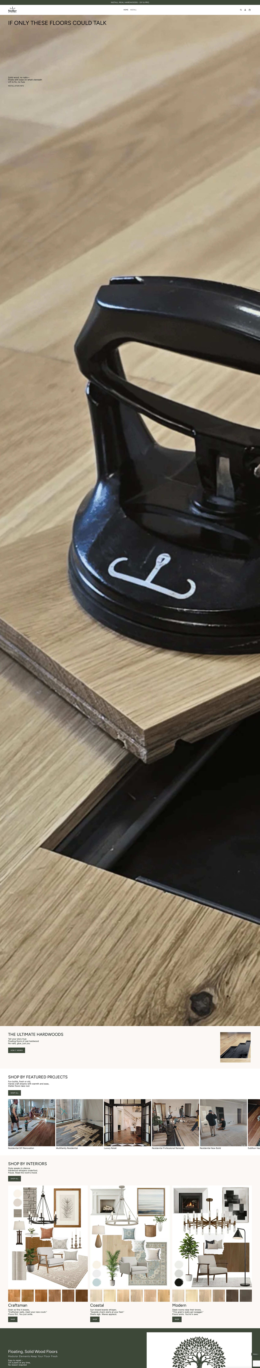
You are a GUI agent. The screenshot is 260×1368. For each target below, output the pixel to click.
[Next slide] (249, 1124)
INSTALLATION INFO (16, 86)
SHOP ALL (14, 1093)
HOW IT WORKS (17, 1050)
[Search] (241, 10)
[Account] (245, 10)
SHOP (13, 1319)
